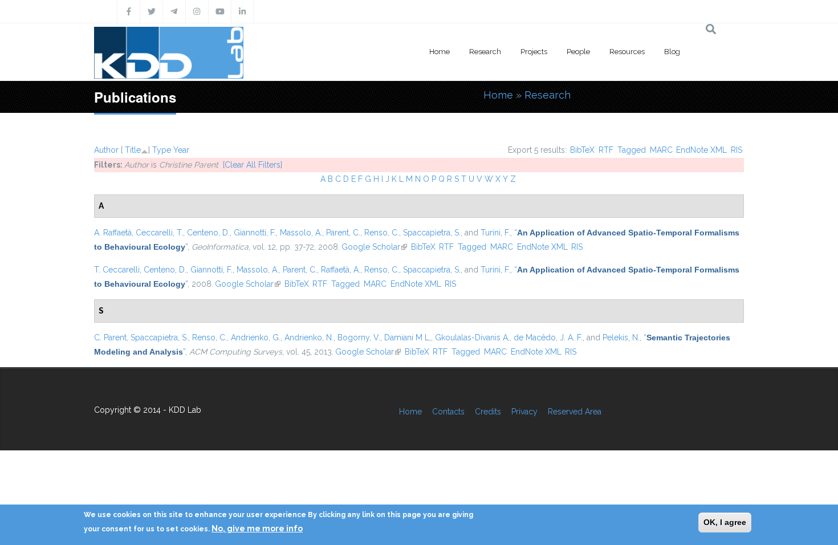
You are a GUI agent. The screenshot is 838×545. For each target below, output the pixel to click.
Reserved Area (574, 411)
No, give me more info (257, 528)
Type (161, 149)
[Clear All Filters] (252, 164)
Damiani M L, (407, 337)
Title (133, 149)
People (578, 51)
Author (106, 149)
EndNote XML (701, 149)
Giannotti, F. (255, 232)
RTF (606, 149)
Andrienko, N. (308, 337)
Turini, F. (495, 232)
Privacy (524, 411)
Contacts (448, 411)
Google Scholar (374, 246)
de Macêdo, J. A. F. (548, 337)
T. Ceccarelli (117, 269)
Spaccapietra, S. (432, 232)
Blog (672, 51)
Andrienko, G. (255, 337)
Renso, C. (381, 232)
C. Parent (110, 337)
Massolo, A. (301, 232)
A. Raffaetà (113, 232)
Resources (627, 51)
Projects (533, 51)
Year (181, 149)
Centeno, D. (208, 232)
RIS (736, 149)
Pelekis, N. (621, 337)
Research (485, 51)
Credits (488, 411)
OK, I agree (724, 522)
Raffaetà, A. (340, 269)
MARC (661, 149)
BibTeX (582, 149)
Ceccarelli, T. (159, 232)
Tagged (631, 149)
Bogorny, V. (358, 337)
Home (439, 51)
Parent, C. (343, 232)
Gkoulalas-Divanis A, (472, 337)
